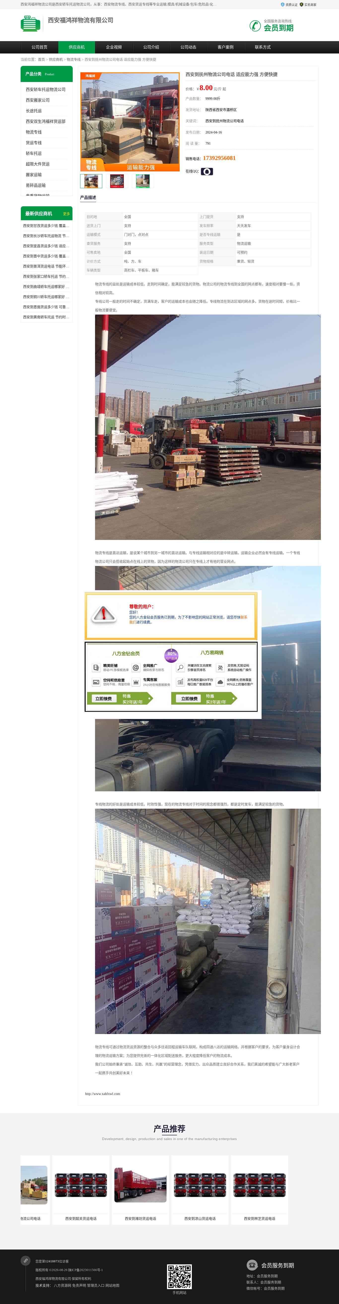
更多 (66, 214)
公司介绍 (151, 47)
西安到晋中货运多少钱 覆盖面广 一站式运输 (46, 256)
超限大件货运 (38, 164)
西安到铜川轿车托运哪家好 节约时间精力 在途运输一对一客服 (46, 297)
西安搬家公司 (38, 100)
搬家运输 (34, 175)
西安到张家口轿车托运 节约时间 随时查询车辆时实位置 (46, 276)
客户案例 (226, 47)
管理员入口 (95, 1285)
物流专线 (74, 59)
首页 (41, 59)
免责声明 (79, 1285)
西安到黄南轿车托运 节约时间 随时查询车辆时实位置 (46, 317)
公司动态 (188, 47)
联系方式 (263, 47)
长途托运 (34, 111)
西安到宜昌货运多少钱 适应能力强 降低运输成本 (46, 246)
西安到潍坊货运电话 (49, 1219)
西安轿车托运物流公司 (46, 89)
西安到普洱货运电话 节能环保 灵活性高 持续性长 (46, 266)
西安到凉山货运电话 (108, 1219)
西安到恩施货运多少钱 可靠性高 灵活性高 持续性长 (46, 307)
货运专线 (34, 143)
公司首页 (39, 47)
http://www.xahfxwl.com (102, 1094)
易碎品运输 (36, 185)
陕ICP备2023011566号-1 (85, 1270)
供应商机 (77, 47)
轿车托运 (34, 153)
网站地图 (112, 1285)
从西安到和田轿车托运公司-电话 (228, 1219)
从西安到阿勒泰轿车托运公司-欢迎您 (288, 1219)
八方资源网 (62, 1285)
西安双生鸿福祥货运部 (46, 121)
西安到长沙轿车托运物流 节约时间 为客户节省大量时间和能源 (46, 236)
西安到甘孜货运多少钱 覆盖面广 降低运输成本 (46, 226)
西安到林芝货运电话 (168, 1219)
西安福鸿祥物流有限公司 (53, 1278)
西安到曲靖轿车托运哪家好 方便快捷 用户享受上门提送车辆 (46, 287)
